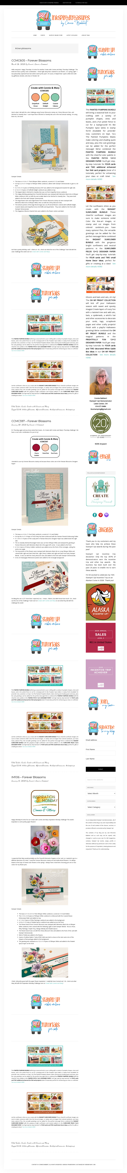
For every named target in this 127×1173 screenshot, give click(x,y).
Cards (23, 406)
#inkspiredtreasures (57, 409)
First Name (90, 749)
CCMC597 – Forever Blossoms (31, 421)
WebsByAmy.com (90, 1164)
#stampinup (70, 409)
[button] (93, 34)
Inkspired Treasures (63, 20)
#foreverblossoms (42, 409)
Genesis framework (68, 1164)
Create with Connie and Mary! (41, 252)
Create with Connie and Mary (38, 406)
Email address (91, 740)
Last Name (90, 759)
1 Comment (40, 425)
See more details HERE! (17, 350)
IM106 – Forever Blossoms (28, 777)
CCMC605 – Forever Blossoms (31, 60)
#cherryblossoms (28, 409)
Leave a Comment (41, 64)
